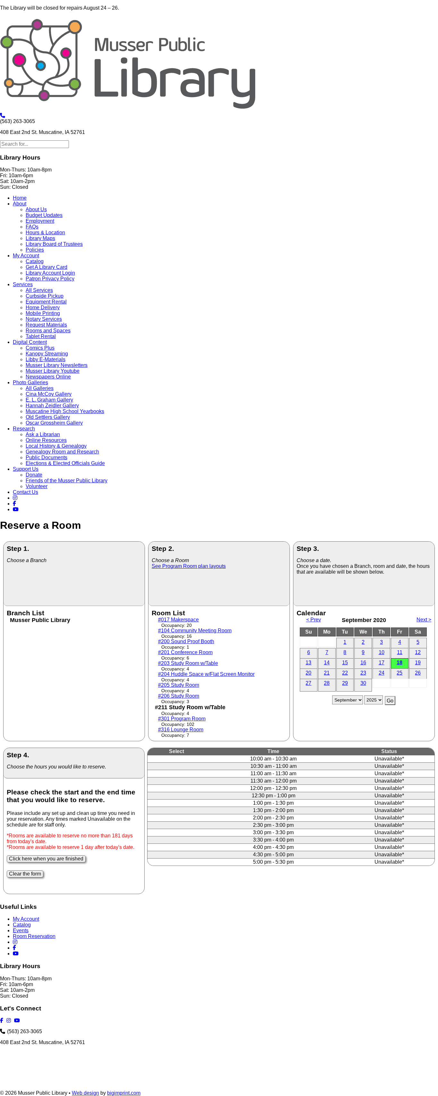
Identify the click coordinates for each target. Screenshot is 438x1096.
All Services (39, 290)
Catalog (35, 261)
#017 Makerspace (178, 619)
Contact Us (25, 492)
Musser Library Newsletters (57, 365)
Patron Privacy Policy (50, 278)
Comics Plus (40, 348)
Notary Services (44, 319)
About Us (36, 209)
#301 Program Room (182, 718)
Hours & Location (45, 232)
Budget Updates (44, 215)
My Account (26, 255)
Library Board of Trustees (54, 244)
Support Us (25, 469)
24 (381, 673)
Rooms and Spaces (48, 330)
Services (23, 284)
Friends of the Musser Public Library (66, 480)
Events (21, 930)
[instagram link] (16, 498)
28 (327, 683)
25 (399, 673)
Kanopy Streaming (47, 353)
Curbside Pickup (44, 296)
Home (20, 198)
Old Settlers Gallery (48, 417)
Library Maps (40, 238)
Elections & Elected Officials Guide (65, 463)
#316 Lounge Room (180, 729)
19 (418, 662)
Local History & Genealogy (56, 446)
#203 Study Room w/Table (188, 663)
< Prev (313, 619)
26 (418, 673)
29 (345, 683)
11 (399, 652)
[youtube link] (17, 509)
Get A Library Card (46, 267)
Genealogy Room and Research (62, 451)
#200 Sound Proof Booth (186, 641)
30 (363, 683)
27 (308, 683)
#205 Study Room (178, 685)
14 (327, 662)
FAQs (32, 226)
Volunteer (36, 486)
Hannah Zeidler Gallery (52, 405)
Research (24, 428)
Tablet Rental (41, 336)
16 (363, 662)
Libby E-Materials (45, 359)
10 (381, 652)
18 (399, 662)
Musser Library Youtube (53, 371)
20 (308, 673)
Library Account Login (50, 273)
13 (308, 662)
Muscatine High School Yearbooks (65, 411)
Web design (85, 1093)
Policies (35, 250)
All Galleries (40, 388)
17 (381, 662)
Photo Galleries (30, 382)
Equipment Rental (46, 301)
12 (418, 652)
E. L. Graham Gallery (49, 400)
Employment (40, 221)
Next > (424, 619)
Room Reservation (34, 936)
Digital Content (30, 342)
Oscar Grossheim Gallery (54, 423)
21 (327, 673)
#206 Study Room (178, 696)
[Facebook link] (15, 503)
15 (345, 662)
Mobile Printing (43, 313)
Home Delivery (43, 307)
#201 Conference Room (185, 652)
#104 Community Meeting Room (195, 630)
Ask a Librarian (43, 434)
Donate (34, 474)
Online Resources (46, 440)
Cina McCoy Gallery (49, 394)
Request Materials (46, 325)
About (19, 203)
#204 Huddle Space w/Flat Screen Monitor (206, 674)
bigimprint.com (123, 1093)
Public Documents (46, 457)
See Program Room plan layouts (189, 566)
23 (363, 673)
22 (345, 673)
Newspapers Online (48, 376)
